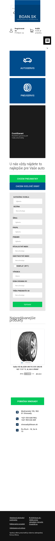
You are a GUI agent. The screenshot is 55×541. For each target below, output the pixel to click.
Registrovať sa (19, 29)
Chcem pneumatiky (27, 178)
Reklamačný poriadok (17, 524)
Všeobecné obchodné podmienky (17, 519)
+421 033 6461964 (28, 417)
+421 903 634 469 (28, 420)
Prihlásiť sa (19, 33)
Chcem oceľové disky (27, 186)
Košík (37, 28)
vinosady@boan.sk (29, 424)
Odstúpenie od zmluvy (17, 528)
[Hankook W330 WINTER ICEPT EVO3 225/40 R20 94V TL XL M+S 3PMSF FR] (35, 347)
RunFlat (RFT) (23, 266)
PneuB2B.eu (33, 524)
